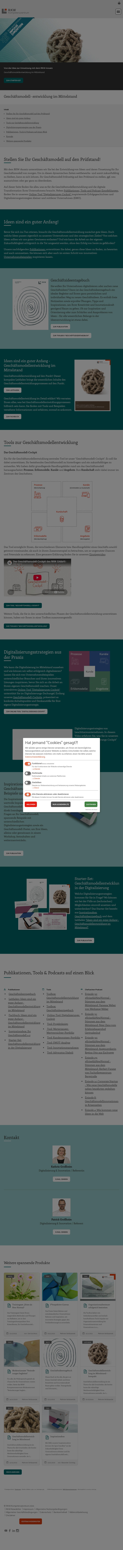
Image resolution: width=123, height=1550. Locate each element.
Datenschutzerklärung (35, 757)
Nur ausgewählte (61, 804)
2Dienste (36, 778)
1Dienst (35, 787)
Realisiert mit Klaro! (91, 809)
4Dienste (36, 768)
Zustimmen (91, 804)
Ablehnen (30, 804)
